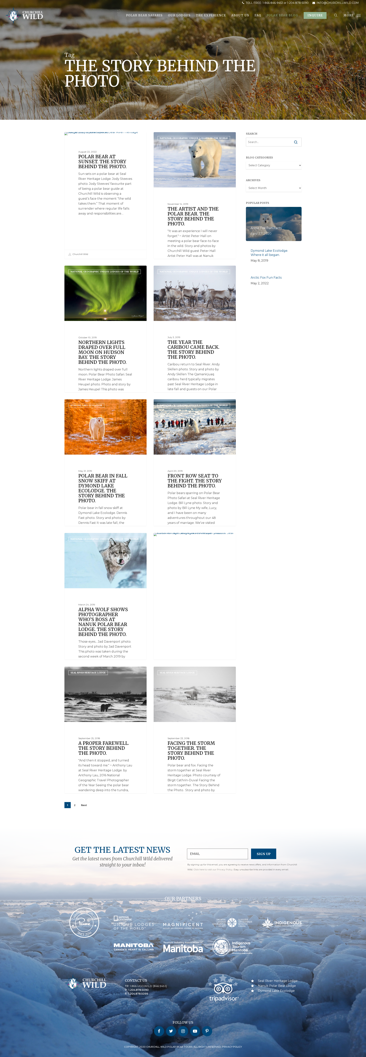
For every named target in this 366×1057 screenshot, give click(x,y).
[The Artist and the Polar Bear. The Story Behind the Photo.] (195, 221)
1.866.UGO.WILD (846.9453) (148, 986)
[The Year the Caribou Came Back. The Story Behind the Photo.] (195, 355)
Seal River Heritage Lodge (88, 672)
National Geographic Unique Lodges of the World (194, 138)
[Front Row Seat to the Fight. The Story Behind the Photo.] (195, 488)
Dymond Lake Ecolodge (86, 405)
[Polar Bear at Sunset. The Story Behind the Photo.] (105, 195)
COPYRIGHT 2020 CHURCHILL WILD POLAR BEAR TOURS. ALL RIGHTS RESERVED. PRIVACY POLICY (183, 1046)
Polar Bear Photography (87, 138)
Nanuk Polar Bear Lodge (277, 986)
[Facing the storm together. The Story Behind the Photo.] (195, 756)
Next (84, 805)
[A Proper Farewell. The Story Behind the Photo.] (105, 756)
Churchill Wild (80, 254)
